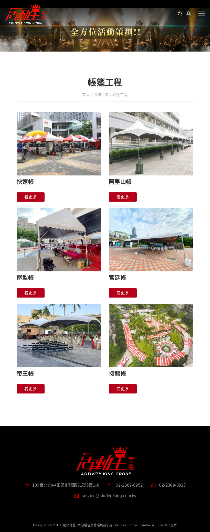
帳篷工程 (119, 95)
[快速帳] (59, 144)
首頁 (86, 95)
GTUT (57, 525)
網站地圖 (69, 525)
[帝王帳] (59, 336)
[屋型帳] (59, 240)
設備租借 (101, 95)
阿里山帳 (120, 182)
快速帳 (25, 182)
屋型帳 (25, 277)
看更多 (30, 197)
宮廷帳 (117, 277)
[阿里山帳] (151, 144)
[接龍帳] (151, 336)
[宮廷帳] (151, 240)
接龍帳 (117, 373)
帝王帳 (25, 373)
